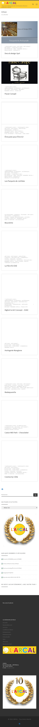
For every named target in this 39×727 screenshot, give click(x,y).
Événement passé (7, 634)
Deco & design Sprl (12, 53)
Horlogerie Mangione (13, 350)
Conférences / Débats (8, 629)
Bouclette (9, 223)
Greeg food (10, 572)
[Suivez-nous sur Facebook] (2, 489)
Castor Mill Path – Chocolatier (17, 432)
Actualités (5, 622)
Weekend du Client (7, 644)
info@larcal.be (10, 667)
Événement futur (7, 632)
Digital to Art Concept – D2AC (16, 310)
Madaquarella (10, 392)
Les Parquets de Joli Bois (15, 181)
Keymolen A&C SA (16, 577)
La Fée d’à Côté (11, 266)
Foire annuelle (6, 637)
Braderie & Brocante (7, 625)
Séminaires (5, 641)
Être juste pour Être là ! (14, 137)
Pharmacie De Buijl (16, 568)
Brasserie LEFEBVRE (16, 559)
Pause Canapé (10, 94)
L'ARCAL (15, 719)
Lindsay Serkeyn (15, 563)
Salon (4, 639)
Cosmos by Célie (11, 477)
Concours (5, 627)
